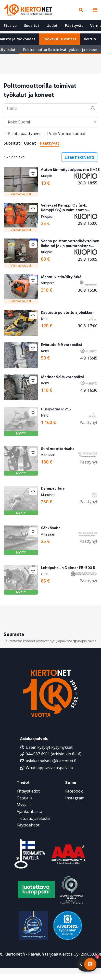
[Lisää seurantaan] (33, 173)
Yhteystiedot (28, 791)
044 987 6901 (38, 754)
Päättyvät (74, 25)
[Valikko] (93, 10)
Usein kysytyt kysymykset (49, 747)
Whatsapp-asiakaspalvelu (49, 767)
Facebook (74, 791)
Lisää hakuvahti (79, 157)
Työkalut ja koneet (59, 38)
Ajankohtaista (29, 811)
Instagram (74, 798)
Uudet (52, 25)
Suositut (31, 25)
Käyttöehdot (28, 825)
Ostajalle (25, 798)
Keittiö (90, 38)
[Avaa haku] (81, 10)
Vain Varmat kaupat (67, 133)
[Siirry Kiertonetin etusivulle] (28, 10)
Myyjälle (24, 804)
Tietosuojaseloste (33, 818)
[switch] (5, 133)
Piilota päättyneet (24, 133)
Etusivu (10, 25)
